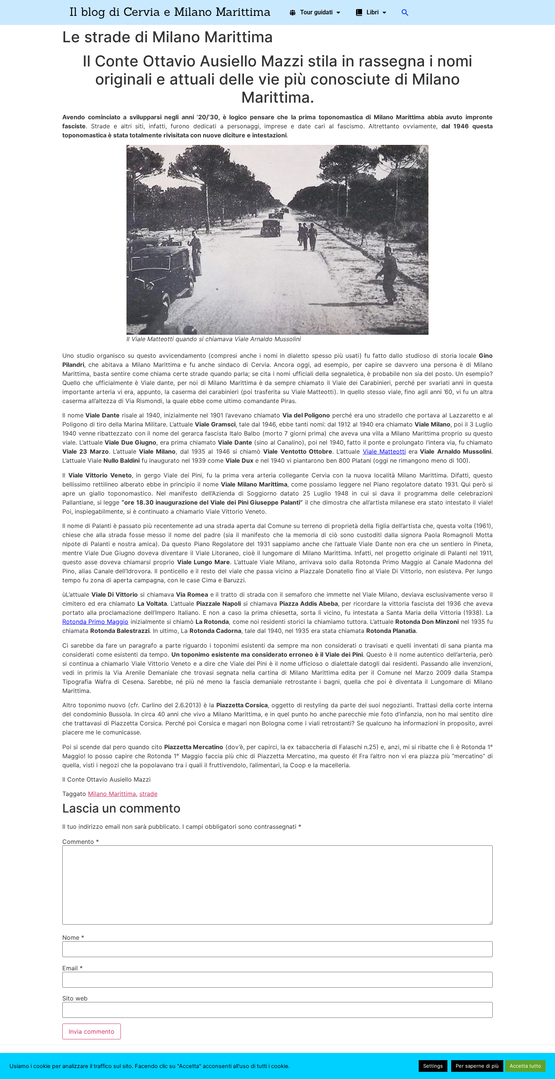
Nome (73, 937)
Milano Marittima (112, 793)
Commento (80, 842)
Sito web (75, 998)
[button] (405, 12)
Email (72, 968)
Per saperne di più (477, 1066)
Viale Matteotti (384, 451)
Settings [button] (433, 1066)
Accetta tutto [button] (525, 1066)
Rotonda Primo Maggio (95, 621)
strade (148, 793)
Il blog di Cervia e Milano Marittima (170, 11)
